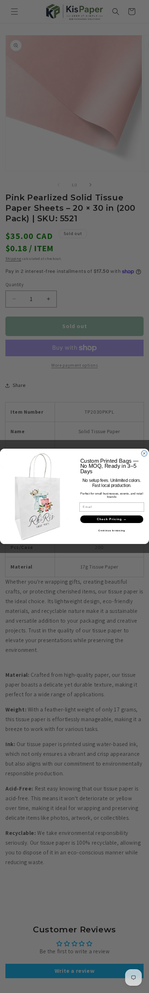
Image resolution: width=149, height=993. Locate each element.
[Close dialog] (144, 454)
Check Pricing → (112, 519)
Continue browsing (111, 531)
